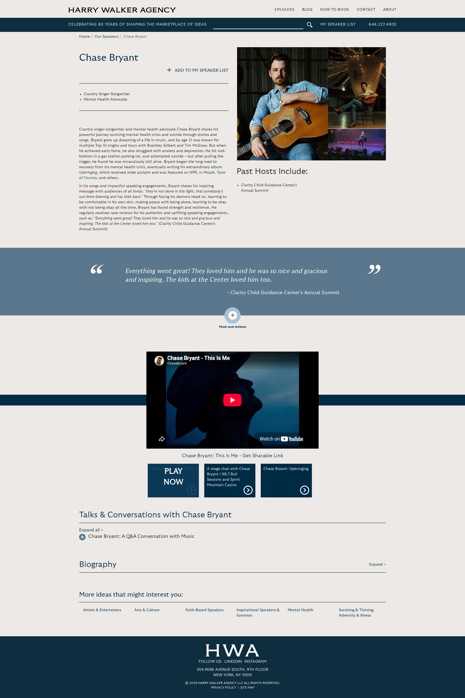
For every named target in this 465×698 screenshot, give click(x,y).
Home (84, 37)
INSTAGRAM (255, 661)
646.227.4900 (383, 24)
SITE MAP (247, 687)
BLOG (307, 10)
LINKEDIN (233, 661)
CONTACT (366, 10)
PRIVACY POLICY (223, 687)
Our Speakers (106, 37)
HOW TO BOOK (334, 10)
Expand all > (91, 530)
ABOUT (390, 10)
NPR (193, 172)
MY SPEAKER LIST (338, 24)
